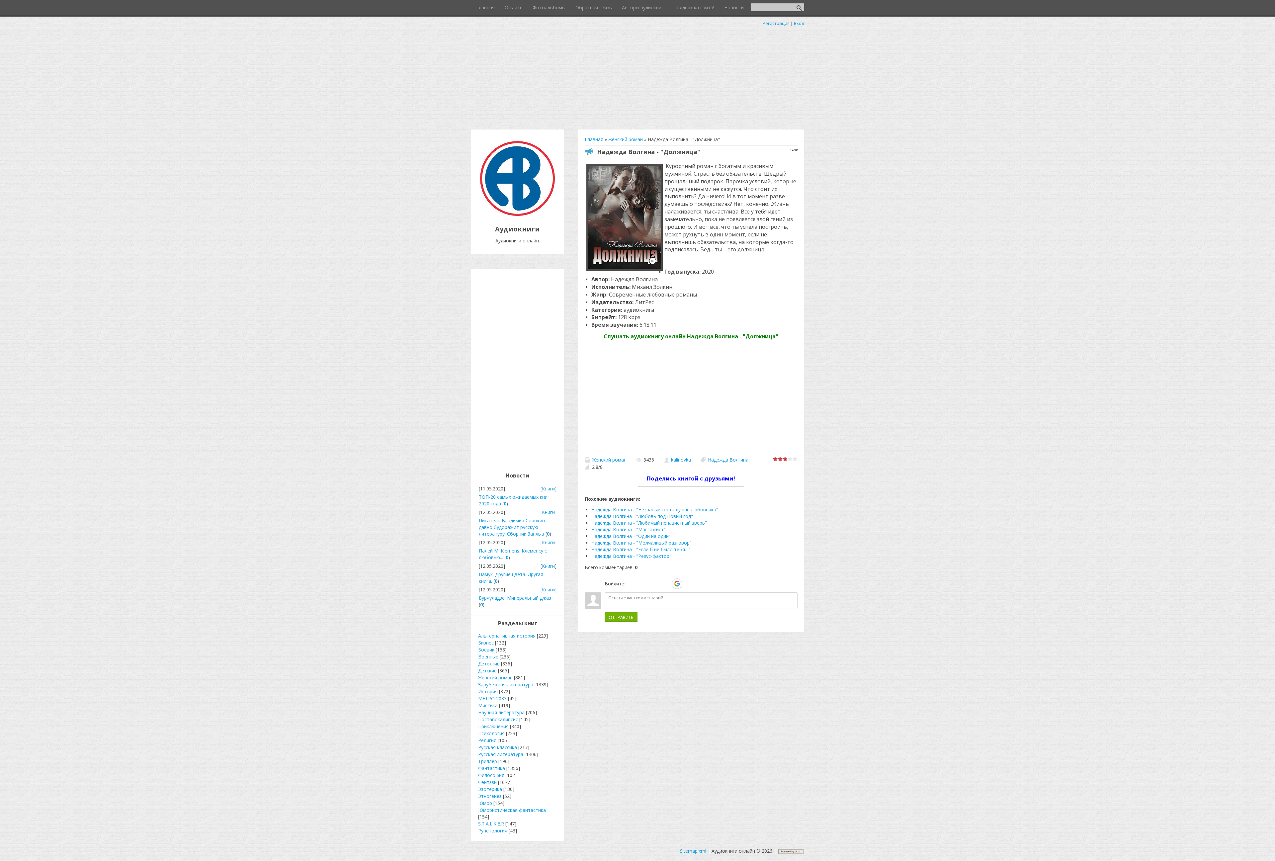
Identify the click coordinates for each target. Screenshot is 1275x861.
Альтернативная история (507, 636)
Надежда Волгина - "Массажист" (628, 529)
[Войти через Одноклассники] (689, 584)
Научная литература (501, 712)
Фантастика (491, 768)
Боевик (486, 649)
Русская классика (497, 747)
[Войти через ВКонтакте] (643, 584)
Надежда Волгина (728, 460)
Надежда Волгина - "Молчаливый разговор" (641, 543)
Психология (491, 733)
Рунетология (492, 830)
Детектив (489, 663)
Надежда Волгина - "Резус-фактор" (631, 556)
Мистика (488, 705)
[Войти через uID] (632, 584)
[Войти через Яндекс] (665, 584)
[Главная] (517, 214)
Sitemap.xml (693, 851)
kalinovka (681, 460)
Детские (487, 670)
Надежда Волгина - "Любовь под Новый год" (642, 516)
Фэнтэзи (487, 782)
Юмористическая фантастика (512, 810)
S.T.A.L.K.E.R (491, 823)
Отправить (621, 617)
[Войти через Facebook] (654, 584)
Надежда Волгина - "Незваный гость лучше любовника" (654, 509)
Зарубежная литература (505, 684)
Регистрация (776, 23)
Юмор (485, 803)
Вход (799, 23)
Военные (488, 656)
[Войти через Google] (677, 583)
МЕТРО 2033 (492, 698)
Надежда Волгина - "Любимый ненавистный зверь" (649, 523)
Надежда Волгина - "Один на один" (631, 536)
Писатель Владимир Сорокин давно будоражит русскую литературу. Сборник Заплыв (512, 527)
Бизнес (486, 643)
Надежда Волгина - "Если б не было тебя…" (641, 549)
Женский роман (609, 460)
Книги (548, 488)
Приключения (493, 726)
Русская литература (500, 754)
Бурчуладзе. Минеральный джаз (515, 598)
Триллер (487, 761)
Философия (491, 775)
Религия (487, 740)
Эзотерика (490, 789)
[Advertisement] (637, 76)
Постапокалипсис (498, 719)
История (488, 691)
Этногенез (490, 796)
